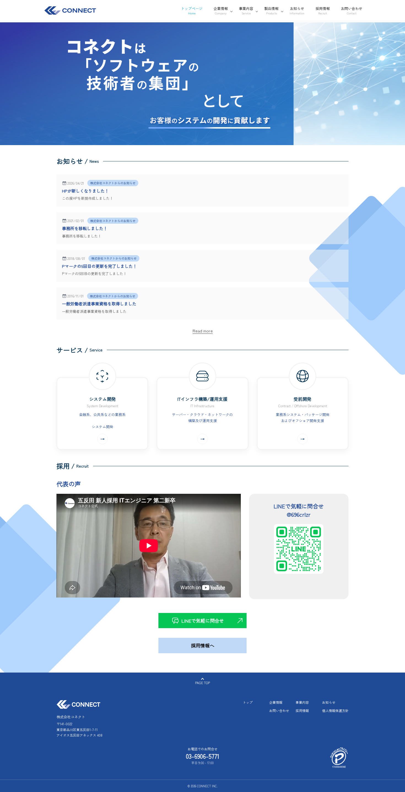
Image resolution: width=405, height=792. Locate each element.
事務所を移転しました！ (84, 228)
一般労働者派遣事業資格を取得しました (99, 303)
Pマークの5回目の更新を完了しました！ (99, 266)
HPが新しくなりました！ (85, 191)
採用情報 (302, 710)
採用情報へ (202, 645)
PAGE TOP (202, 682)
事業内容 (302, 702)
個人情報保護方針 (335, 710)
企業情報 (275, 702)
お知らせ (328, 702)
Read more (203, 331)
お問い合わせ (279, 710)
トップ (248, 702)
